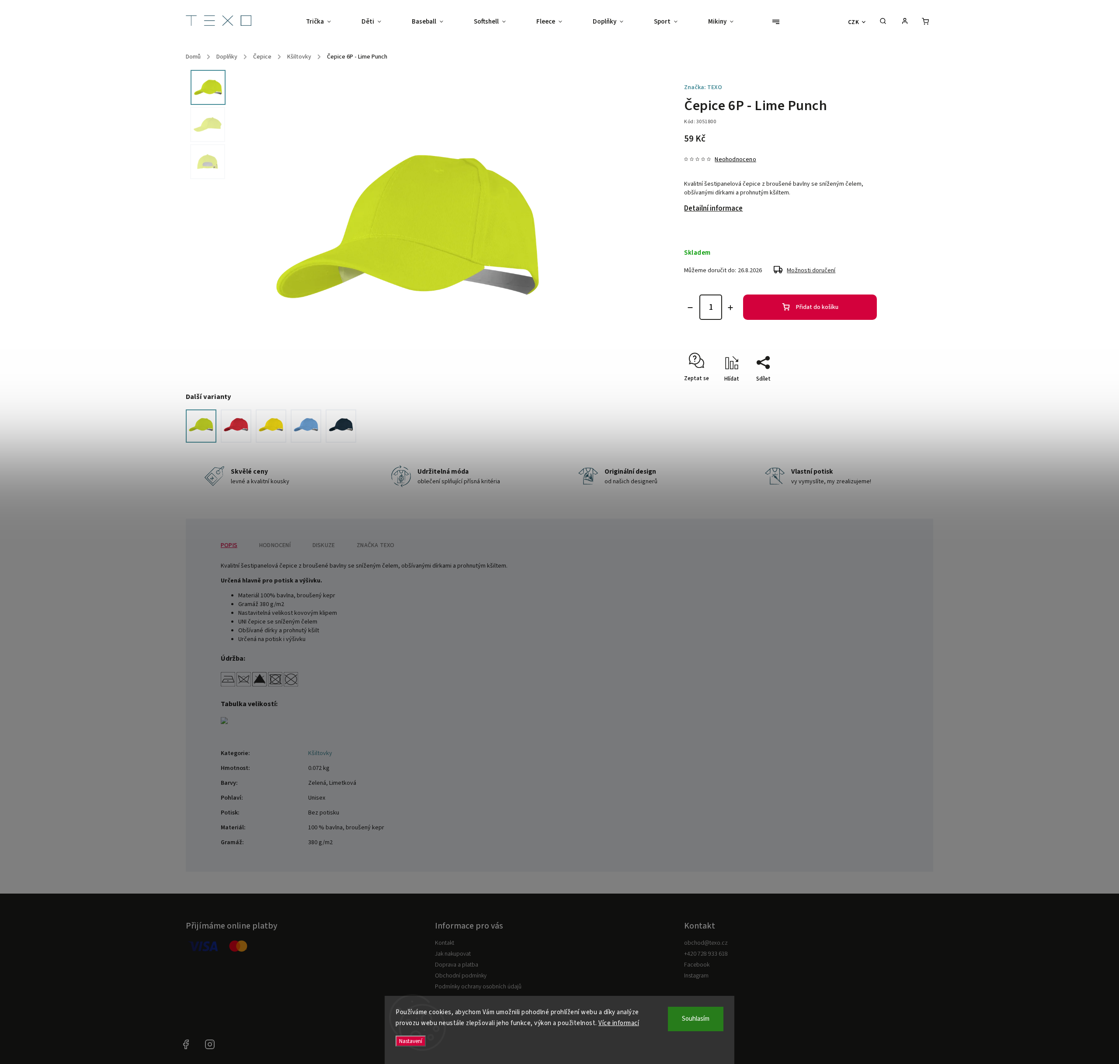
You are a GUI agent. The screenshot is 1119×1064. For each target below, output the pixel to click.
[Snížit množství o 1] (690, 308)
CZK (853, 22)
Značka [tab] (375, 545)
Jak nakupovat (453, 954)
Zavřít (861, 394)
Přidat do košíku (817, 307)
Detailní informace (713, 208)
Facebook (696, 964)
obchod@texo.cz (706, 943)
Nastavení (410, 1041)
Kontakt (444, 943)
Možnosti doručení (811, 270)
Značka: (703, 87)
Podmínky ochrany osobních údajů (478, 986)
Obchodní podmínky (461, 975)
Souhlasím (695, 1018)
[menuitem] (326, 22)
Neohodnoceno (735, 159)
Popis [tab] (229, 545)
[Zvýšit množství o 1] (730, 308)
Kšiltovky (320, 753)
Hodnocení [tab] (275, 545)
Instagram (696, 975)
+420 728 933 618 (706, 954)
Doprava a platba (456, 964)
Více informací (618, 1023)
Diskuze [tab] (324, 545)
